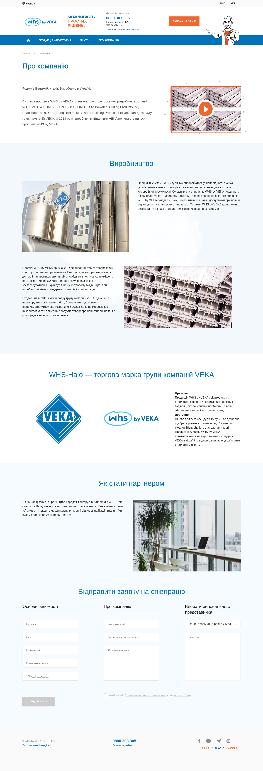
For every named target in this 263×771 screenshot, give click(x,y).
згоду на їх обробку (182, 695)
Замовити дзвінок (123, 745)
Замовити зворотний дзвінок (122, 29)
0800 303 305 (118, 18)
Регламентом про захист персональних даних (146, 695)
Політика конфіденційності (37, 745)
